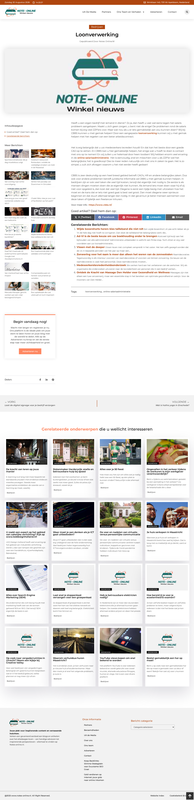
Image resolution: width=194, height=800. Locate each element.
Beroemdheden (91, 730)
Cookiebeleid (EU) (178, 795)
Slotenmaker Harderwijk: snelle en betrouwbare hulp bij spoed (73, 470)
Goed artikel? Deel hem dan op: (22, 132)
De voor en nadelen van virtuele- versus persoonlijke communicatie (120, 533)
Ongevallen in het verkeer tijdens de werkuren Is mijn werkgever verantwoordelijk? (166, 471)
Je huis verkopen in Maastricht (164, 532)
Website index (157, 795)
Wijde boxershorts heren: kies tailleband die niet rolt (110, 228)
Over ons (88, 740)
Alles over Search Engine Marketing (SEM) (20, 596)
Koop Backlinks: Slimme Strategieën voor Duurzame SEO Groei (93, 765)
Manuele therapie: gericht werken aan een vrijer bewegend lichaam (15, 295)
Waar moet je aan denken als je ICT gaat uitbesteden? (73, 533)
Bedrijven (97, 26)
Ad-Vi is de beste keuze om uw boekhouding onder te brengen (117, 236)
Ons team (88, 745)
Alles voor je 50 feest (112, 469)
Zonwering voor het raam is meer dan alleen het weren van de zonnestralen (125, 254)
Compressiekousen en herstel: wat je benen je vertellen (41, 275)
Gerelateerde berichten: (18, 136)
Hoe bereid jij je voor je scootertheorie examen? (161, 596)
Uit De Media (89, 12)
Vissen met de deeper (91, 247)
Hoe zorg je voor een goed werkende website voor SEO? (16, 200)
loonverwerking (147, 133)
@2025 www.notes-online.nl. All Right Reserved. (27, 795)
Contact (172, 12)
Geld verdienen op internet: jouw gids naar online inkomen (94, 777)
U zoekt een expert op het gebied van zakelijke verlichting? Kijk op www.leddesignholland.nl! (25, 534)
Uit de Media (90, 735)
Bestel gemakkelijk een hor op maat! (164, 659)
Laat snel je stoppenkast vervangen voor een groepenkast (72, 596)
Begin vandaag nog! (30, 322)
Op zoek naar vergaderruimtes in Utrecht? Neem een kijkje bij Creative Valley (25, 660)
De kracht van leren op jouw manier (22, 470)
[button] (187, 11)
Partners (106, 12)
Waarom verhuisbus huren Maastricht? (68, 659)
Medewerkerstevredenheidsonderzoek (101, 265)
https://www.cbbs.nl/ (100, 204)
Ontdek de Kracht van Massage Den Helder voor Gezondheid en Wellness (123, 272)
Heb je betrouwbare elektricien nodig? (118, 596)
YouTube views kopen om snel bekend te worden (117, 659)
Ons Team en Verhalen (129, 12)
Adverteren (156, 12)
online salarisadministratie (93, 157)
